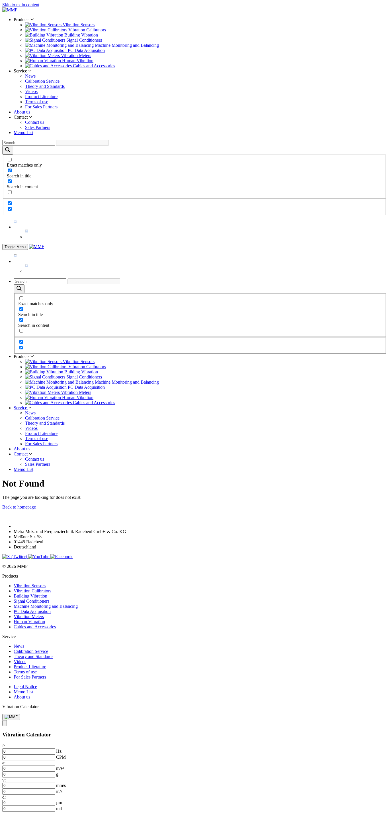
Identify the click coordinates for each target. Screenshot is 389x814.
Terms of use (36, 101)
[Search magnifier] (7, 150)
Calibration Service (42, 81)
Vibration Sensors (30, 585)
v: (4, 779)
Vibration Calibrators (32, 590)
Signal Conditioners (31, 601)
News (30, 76)
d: (4, 797)
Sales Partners (37, 127)
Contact (21, 453)
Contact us (34, 122)
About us (22, 112)
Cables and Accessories (35, 626)
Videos (31, 91)
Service (21, 407)
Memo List (23, 132)
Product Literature (41, 96)
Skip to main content (20, 4)
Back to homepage (19, 507)
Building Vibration (30, 596)
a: (3, 762)
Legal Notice (25, 686)
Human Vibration (29, 621)
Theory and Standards (45, 86)
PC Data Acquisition (32, 611)
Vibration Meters (29, 616)
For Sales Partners (41, 106)
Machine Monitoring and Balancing (46, 606)
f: (3, 745)
